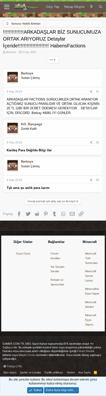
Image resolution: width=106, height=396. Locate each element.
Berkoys (11, 52)
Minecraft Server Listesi (90, 276)
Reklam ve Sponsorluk (57, 282)
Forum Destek (85, 351)
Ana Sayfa (84, 372)
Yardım (71, 372)
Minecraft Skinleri (90, 304)
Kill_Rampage (31, 124)
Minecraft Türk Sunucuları (91, 258)
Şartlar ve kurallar (30, 372)
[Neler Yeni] (91, 7)
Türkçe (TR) (14, 366)
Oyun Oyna (23, 253)
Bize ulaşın (10, 372)
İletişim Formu (26, 355)
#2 (97, 142)
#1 (97, 91)
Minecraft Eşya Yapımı (90, 320)
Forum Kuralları (55, 256)
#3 (97, 180)
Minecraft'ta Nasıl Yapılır (92, 291)
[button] (7, 7)
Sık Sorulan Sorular (57, 269)
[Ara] (100, 7)
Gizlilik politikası (53, 372)
